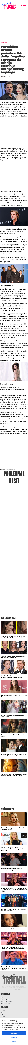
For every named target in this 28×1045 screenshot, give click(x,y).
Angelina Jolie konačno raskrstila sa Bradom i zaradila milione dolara (13, 676)
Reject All (14, 1041)
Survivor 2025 (5, 999)
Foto (2, 1014)
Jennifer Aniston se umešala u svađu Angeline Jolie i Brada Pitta (13, 657)
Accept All (14, 1033)
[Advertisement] (14, 26)
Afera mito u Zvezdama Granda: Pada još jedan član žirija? (13, 910)
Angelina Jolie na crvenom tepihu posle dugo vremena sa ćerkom (14, 696)
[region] (14, 1031)
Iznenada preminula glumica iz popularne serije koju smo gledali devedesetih (12, 849)
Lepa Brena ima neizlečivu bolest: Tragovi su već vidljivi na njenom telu (13, 948)
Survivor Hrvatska (6, 1001)
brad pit (11, 469)
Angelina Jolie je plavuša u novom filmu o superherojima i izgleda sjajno (14, 775)
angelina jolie (4, 469)
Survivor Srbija (5, 1003)
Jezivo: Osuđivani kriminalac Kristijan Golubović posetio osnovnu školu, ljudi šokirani (13, 968)
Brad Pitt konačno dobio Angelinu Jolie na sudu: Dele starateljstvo (13, 755)
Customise (14, 1037)
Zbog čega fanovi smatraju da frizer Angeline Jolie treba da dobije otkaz (13, 637)
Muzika (3, 1016)
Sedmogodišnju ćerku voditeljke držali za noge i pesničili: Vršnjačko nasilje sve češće (14, 890)
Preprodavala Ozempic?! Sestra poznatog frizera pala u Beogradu (12, 869)
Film (2, 1013)
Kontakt (3, 1011)
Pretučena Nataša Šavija (9, 929)
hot (14, 469)
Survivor (3, 997)
